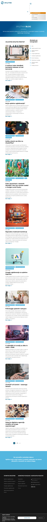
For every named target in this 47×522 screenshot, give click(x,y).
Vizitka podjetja (35, 14)
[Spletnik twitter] (34, 487)
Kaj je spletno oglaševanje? (15, 103)
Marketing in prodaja (19, 99)
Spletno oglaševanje (8, 479)
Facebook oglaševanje (36, 55)
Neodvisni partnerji (22, 485)
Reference (32, 8)
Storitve (32, 5)
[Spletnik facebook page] (31, 487)
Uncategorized (8, 137)
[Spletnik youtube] (33, 487)
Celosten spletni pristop (10, 61)
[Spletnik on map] (23, 504)
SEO (25, 178)
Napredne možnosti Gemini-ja (16, 232)
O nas (19, 488)
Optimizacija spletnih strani (9, 491)
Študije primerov (35, 65)
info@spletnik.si (35, 482)
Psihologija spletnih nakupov (16, 308)
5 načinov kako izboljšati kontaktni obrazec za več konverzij (14, 67)
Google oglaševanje (36, 53)
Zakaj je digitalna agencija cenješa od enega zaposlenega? (14, 424)
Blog (31, 11)
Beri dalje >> (8, 80)
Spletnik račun (34, 19)
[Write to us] (27, 11)
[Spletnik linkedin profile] (32, 487)
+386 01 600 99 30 (36, 484)
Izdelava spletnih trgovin (35, 51)
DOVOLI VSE (27, 517)
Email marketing (35, 58)
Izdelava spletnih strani (36, 48)
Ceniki (31, 7)
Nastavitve (40, 517)
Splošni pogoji (21, 481)
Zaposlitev (20, 479)
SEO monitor (33, 10)
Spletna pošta (34, 17)
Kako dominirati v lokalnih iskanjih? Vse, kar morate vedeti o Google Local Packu (16, 185)
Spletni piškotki (21, 483)
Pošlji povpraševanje (35, 13)
